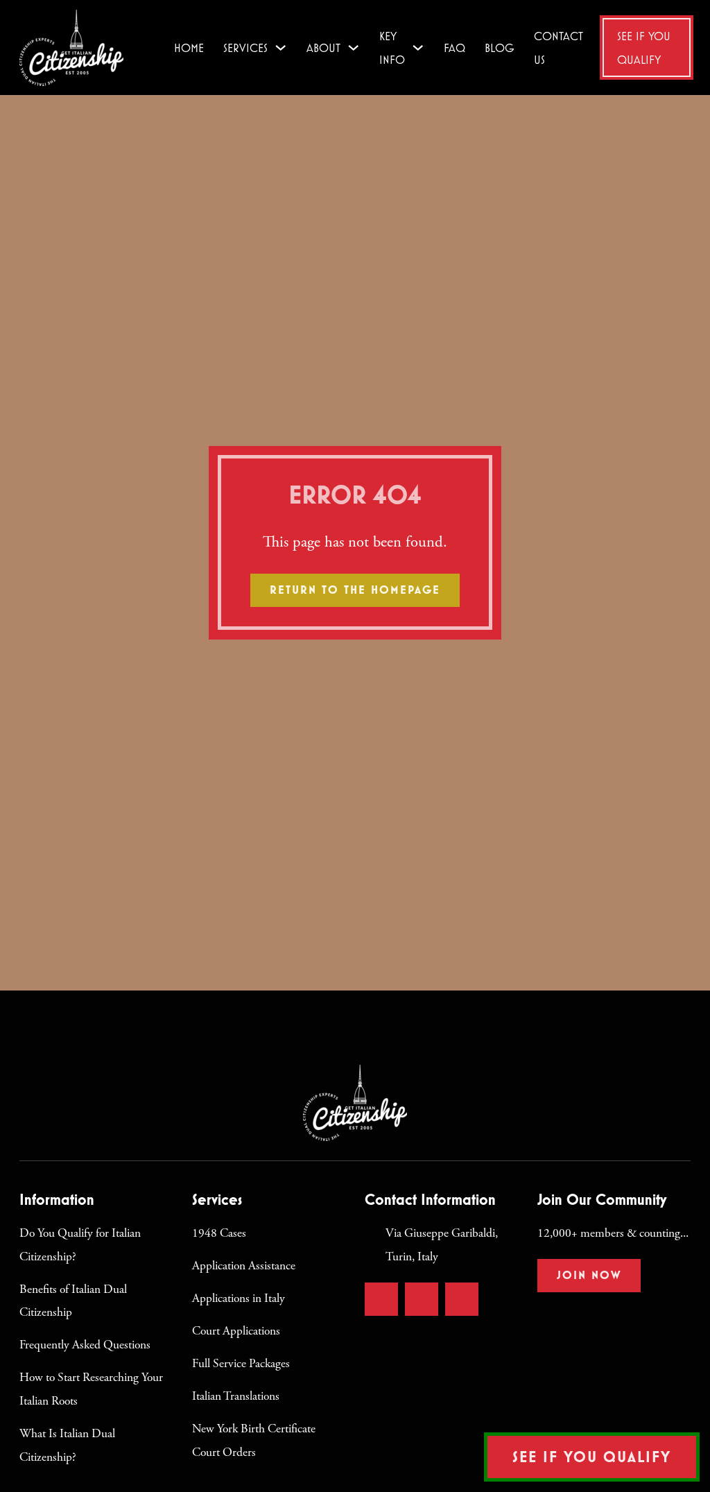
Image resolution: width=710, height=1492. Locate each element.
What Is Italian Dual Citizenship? (67, 1445)
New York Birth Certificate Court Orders (253, 1440)
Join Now (589, 1275)
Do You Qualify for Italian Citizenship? (80, 1245)
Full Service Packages (241, 1363)
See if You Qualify (643, 47)
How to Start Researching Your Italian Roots (91, 1389)
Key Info (392, 47)
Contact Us (558, 47)
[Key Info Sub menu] (418, 47)
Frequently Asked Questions (84, 1345)
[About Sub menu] (353, 47)
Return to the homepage (355, 590)
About (323, 47)
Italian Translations (235, 1396)
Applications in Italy (238, 1298)
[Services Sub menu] (280, 47)
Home (189, 47)
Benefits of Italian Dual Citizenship (73, 1301)
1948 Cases (219, 1233)
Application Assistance (243, 1266)
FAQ (454, 47)
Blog (499, 47)
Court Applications (236, 1331)
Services (245, 47)
